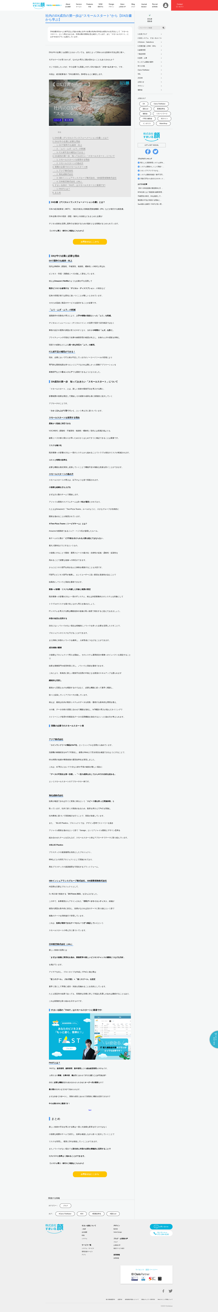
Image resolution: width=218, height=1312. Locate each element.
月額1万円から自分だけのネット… (152, 178)
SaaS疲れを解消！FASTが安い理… (150, 204)
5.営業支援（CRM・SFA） (147, 46)
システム (84, 1238)
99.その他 (141, 66)
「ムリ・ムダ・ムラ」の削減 (72, 149)
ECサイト (164, 118)
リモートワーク (161, 114)
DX (82, 1214)
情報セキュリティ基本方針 (148, 1299)
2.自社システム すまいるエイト (149, 38)
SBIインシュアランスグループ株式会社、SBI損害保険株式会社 (87, 178)
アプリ (84, 1255)
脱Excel (113, 1214)
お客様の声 (117, 1245)
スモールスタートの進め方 (71, 163)
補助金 (140, 90)
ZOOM (140, 78)
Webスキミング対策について (165, 1299)
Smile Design (118, 1232)
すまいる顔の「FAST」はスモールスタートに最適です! (80, 185)
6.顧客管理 (141, 50)
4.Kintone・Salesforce (146, 42)
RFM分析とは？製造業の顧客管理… (151, 192)
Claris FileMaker (65, 1214)
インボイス (147, 123)
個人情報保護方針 (110, 1299)
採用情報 (116, 1258)
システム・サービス (88, 1248)
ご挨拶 (84, 1229)
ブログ (65, 1206)
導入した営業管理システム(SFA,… (152, 163)
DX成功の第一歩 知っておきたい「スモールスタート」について (85, 156)
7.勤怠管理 (141, 54)
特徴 (83, 1235)
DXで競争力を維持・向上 (70, 145)
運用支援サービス (87, 1251)
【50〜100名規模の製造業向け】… (150, 188)
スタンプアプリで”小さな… (150, 171)
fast (90, 1110)
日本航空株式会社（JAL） (71, 181)
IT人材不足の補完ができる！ (72, 152)
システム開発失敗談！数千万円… (152, 174)
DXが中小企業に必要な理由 (67, 141)
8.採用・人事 (142, 58)
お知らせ (141, 82)
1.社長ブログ (142, 34)
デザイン (141, 86)
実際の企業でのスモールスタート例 (71, 167)
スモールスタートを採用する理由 (74, 160)
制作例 (116, 1229)
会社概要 (84, 1232)
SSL (139, 74)
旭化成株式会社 (66, 174)
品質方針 (120, 1299)
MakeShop (163, 123)
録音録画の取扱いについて (132, 1299)
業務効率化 (97, 1214)
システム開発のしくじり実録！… (152, 167)
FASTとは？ (64, 189)
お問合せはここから (90, 242)
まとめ (58, 192)
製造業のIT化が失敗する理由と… (149, 200)
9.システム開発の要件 (145, 62)
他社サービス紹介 (119, 1248)
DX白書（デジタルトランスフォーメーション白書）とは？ (82, 138)
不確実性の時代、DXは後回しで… (150, 196)
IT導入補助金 (147, 118)
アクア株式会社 (66, 170)
